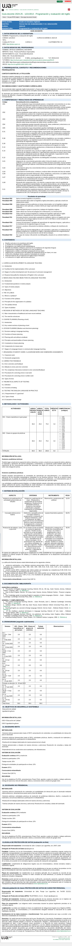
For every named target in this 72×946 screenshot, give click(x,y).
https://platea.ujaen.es (13, 44)
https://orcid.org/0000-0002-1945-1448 (19, 64)
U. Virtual (60, 1)
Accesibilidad (56, 939)
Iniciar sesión (68, 1)
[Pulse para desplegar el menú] (2, 9)
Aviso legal (61, 939)
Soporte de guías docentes (64, 938)
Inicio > (7, 9)
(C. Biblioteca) (24, 590)
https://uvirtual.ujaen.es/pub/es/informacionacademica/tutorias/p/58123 (32, 60)
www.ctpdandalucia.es (41, 883)
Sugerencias (67, 939)
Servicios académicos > (14, 9)
